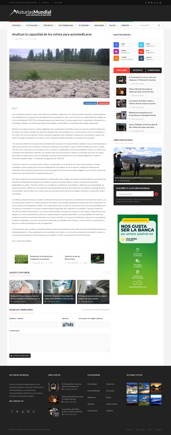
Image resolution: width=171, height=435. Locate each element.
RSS (149, 430)
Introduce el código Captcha (91, 318)
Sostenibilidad (66, 25)
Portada (16, 25)
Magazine (99, 25)
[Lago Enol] (156, 388)
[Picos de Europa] (156, 400)
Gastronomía (111, 404)
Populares (121, 70)
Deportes (48, 25)
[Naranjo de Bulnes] (132, 388)
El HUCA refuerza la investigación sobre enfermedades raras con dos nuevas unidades (59, 298)
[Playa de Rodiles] (144, 388)
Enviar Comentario (21, 355)
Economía (84, 25)
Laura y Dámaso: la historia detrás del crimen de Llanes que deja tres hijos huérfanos (143, 127)
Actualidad (32, 25)
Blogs (112, 25)
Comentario (14, 331)
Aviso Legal (58, 2)
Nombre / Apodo (16, 318)
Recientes (137, 70)
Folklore (109, 411)
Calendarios (93, 411)
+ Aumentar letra (90, 103)
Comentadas (153, 70)
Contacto (45, 2)
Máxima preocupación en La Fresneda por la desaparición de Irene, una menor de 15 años (142, 115)
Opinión (125, 25)
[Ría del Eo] (144, 400)
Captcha (64, 318)
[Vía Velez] (132, 400)
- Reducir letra (103, 103)
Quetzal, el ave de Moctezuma (72, 257)
